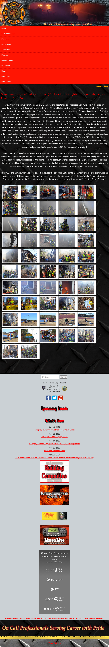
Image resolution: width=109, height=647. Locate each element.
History (4, 71)
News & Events (7, 60)
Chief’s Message (7, 34)
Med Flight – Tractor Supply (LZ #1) (54, 437)
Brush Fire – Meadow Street (54, 451)
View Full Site (54, 643)
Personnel (5, 39)
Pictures (4, 55)
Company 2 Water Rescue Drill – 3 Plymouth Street (54, 430)
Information (5, 76)
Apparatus (5, 50)
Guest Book (6, 81)
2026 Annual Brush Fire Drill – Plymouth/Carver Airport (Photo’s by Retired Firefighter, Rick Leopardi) (54, 457)
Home (3, 28)
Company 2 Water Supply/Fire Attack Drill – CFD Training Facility (54, 444)
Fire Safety (5, 66)
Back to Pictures (102, 87)
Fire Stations (6, 44)
